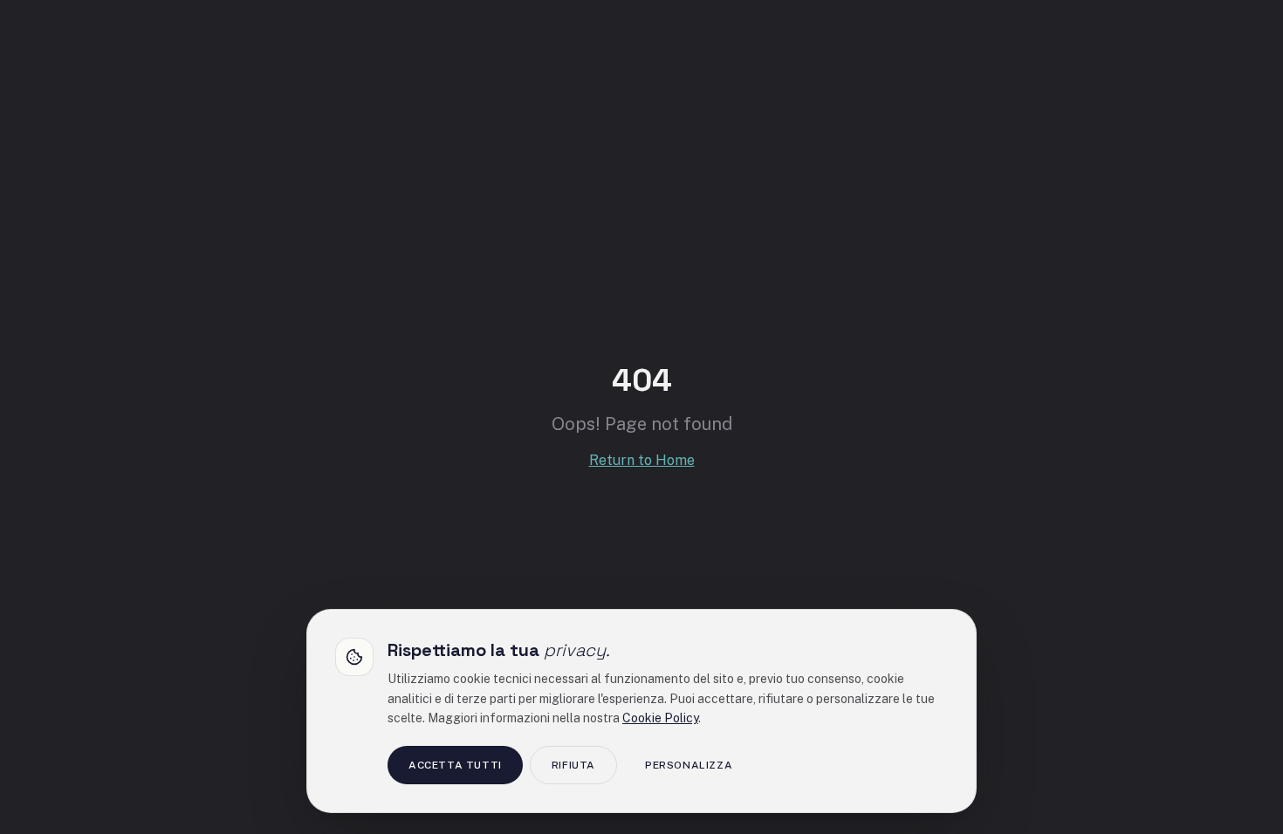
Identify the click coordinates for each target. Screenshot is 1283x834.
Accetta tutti (455, 765)
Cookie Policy (660, 718)
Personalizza (688, 765)
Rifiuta (573, 765)
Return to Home (642, 460)
